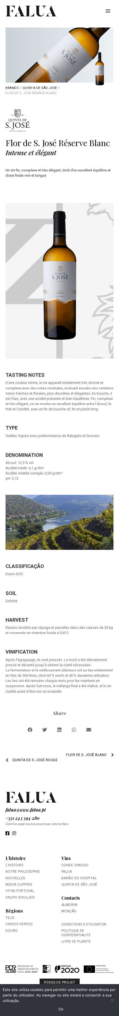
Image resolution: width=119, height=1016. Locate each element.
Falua (66, 871)
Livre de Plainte (76, 941)
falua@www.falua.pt (26, 810)
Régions (14, 911)
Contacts (70, 898)
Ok (60, 1009)
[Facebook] (7, 834)
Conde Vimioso (75, 865)
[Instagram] (14, 834)
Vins (66, 858)
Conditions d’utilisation (84, 924)
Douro (12, 931)
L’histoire (16, 858)
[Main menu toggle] (108, 11)
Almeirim (69, 905)
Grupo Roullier (20, 897)
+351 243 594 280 (23, 818)
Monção (69, 911)
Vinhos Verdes (19, 924)
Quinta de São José (40, 88)
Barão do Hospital (79, 878)
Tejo (10, 918)
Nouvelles (15, 878)
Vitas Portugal (20, 891)
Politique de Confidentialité (76, 933)
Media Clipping (19, 884)
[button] (30, 729)
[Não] (112, 1000)
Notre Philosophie (23, 871)
